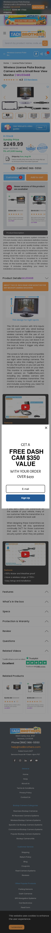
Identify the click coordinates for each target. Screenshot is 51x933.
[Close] (46, 427)
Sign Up (25, 497)
